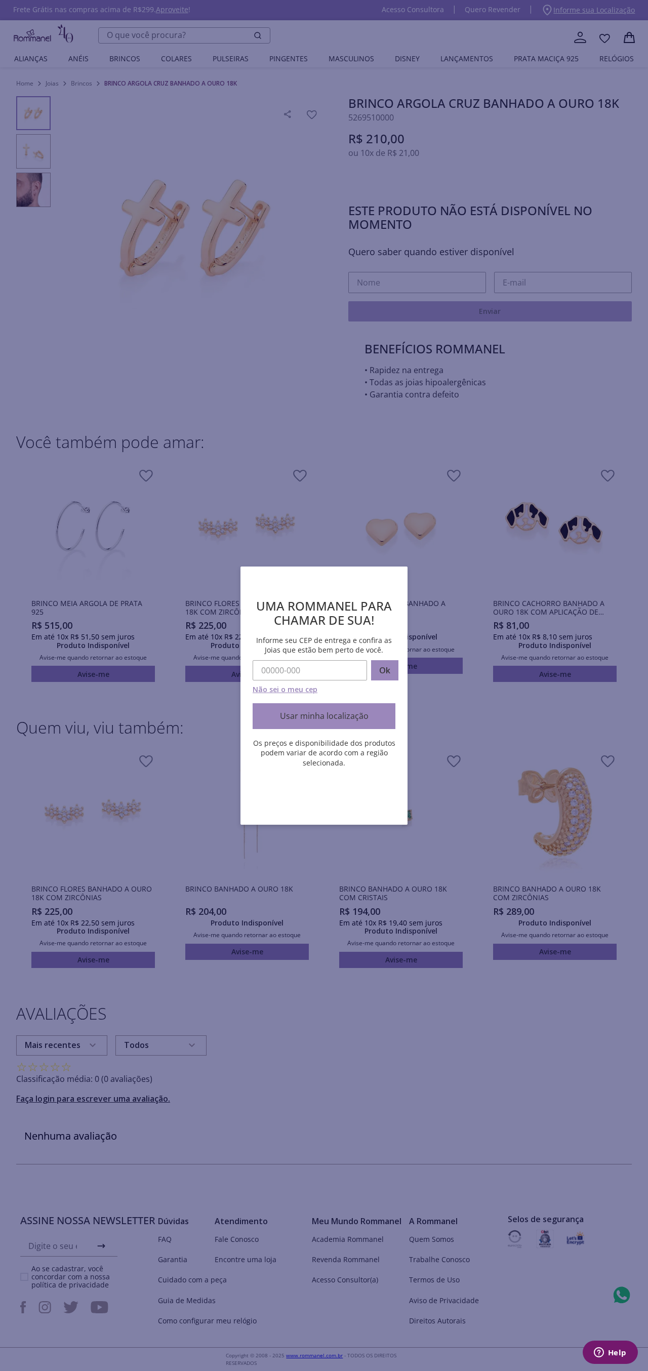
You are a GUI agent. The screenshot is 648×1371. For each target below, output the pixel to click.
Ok (384, 670)
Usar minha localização (324, 715)
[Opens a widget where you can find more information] (610, 1353)
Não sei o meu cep (285, 689)
